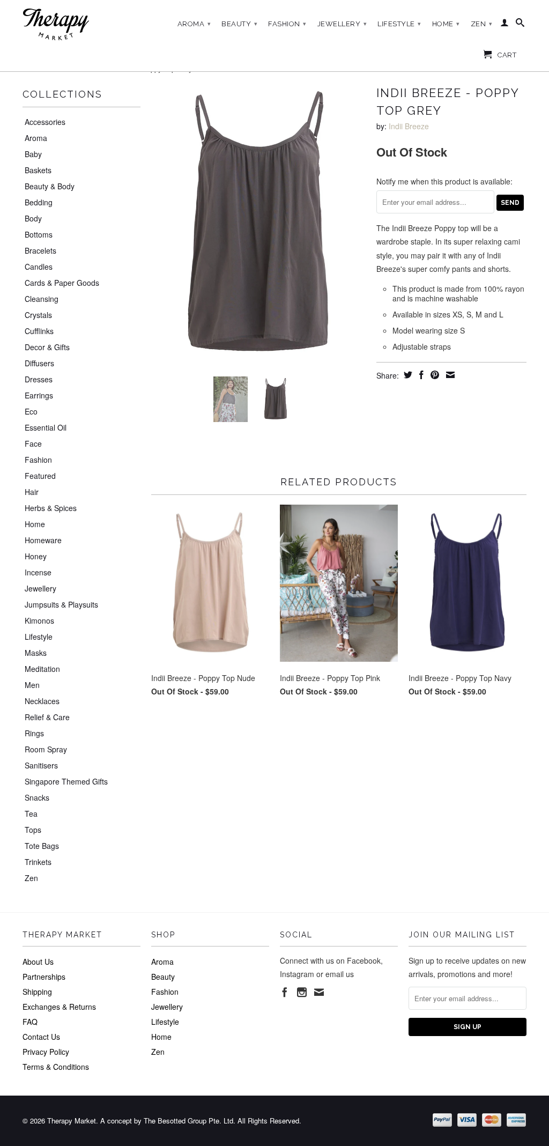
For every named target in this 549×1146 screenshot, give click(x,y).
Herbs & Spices (51, 508)
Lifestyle (399, 24)
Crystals (38, 315)
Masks (36, 652)
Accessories (45, 122)
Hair (32, 492)
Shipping (37, 991)
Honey (36, 556)
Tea (31, 813)
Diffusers (39, 363)
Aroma (194, 24)
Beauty (239, 24)
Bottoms (39, 234)
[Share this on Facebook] (420, 375)
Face (33, 443)
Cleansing (41, 299)
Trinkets (38, 862)
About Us (38, 961)
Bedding (39, 202)
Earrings (39, 395)
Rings (34, 733)
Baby (33, 154)
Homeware (43, 540)
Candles (39, 266)
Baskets (38, 170)
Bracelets (40, 250)
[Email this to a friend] (449, 375)
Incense (38, 572)
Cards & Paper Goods (62, 282)
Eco (31, 411)
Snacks (37, 797)
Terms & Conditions (56, 1066)
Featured (40, 475)
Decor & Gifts (47, 347)
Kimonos (39, 620)
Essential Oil (45, 427)
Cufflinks (39, 331)
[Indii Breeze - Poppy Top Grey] (258, 225)
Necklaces (42, 701)
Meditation (42, 669)
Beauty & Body (50, 186)
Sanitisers (41, 765)
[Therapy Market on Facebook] (285, 992)
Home (446, 24)
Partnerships (44, 976)
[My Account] (504, 24)
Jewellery (342, 24)
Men (32, 685)
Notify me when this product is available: (444, 181)
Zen (482, 24)
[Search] (520, 24)
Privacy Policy (46, 1051)
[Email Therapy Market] (319, 992)
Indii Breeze (409, 126)
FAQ (30, 1021)
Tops (33, 829)
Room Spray (46, 749)
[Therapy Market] (81, 24)
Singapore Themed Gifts (66, 781)
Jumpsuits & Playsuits (61, 604)
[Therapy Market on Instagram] (302, 992)
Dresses (39, 379)
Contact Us (41, 1036)
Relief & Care (47, 717)
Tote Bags (42, 846)
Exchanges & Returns (59, 1006)
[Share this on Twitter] (406, 375)
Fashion (287, 24)
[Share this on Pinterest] (433, 375)
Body (33, 218)
